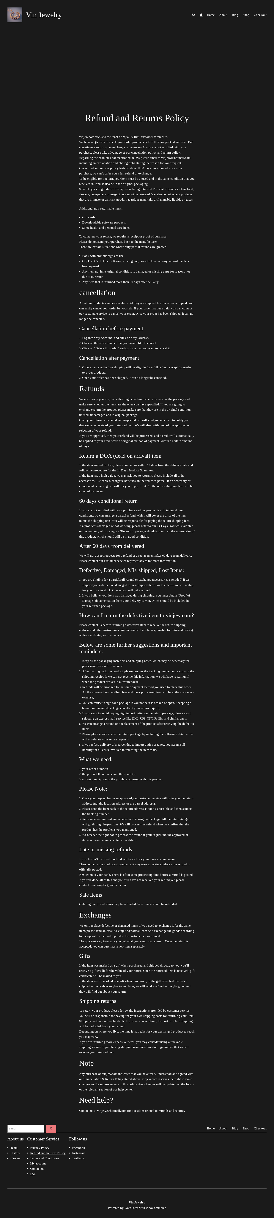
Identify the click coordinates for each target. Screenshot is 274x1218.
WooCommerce (156, 1208)
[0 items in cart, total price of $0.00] (193, 15)
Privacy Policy (39, 1148)
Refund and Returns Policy (48, 1153)
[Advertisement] (137, 59)
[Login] (201, 15)
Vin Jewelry (137, 1202)
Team (14, 1148)
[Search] (51, 1129)
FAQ (33, 1174)
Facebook (78, 1148)
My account (38, 1163)
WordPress (131, 1208)
